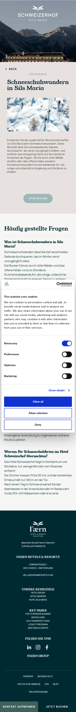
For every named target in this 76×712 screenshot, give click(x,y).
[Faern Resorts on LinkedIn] (29, 647)
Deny (38, 424)
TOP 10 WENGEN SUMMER (38, 613)
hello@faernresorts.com (38, 575)
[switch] (67, 354)
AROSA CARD (38, 617)
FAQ (47, 684)
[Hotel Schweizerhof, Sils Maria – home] (38, 5)
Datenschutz (45, 676)
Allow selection (38, 413)
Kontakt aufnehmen (19, 706)
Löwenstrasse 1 (38, 564)
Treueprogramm (38, 691)
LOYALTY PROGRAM (38, 624)
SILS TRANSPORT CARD (38, 620)
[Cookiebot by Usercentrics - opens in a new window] (56, 284)
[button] (6, 5)
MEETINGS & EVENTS (38, 627)
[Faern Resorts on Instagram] (38, 647)
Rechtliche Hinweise (29, 684)
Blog (56, 684)
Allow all (38, 401)
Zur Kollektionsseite (34, 546)
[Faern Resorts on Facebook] (46, 647)
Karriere (28, 676)
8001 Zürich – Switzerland (38, 568)
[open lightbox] (38, 114)
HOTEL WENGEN (38, 596)
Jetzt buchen (57, 706)
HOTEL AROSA (38, 592)
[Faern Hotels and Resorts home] (66, 5)
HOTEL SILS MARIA (38, 599)
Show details (57, 390)
